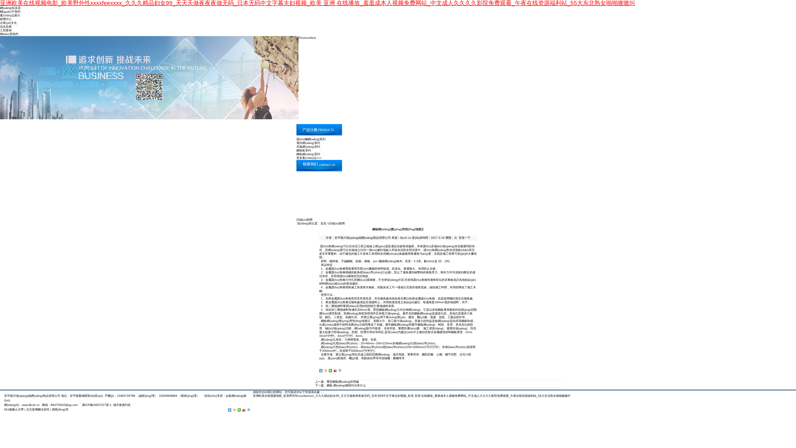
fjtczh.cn (405, 237)
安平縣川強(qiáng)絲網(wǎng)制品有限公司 (363, 237)
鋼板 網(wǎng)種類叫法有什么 (346, 385)
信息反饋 (6, 26)
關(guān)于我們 (10, 11)
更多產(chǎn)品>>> (309, 157)
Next (313, 37)
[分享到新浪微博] (335, 370)
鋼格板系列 (303, 150)
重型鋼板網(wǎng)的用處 (343, 381)
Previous (304, 37)
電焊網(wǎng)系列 (308, 143)
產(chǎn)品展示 (10, 15)
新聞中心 (6, 19)
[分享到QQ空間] (326, 370)
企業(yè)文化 (8, 22)
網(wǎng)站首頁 (10, 8)
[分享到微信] (330, 370)
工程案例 (6, 30)
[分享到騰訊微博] (340, 370)
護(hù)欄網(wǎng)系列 (310, 139)
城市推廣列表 (122, 405)
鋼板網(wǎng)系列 (308, 154)
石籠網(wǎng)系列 (308, 146)
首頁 (323, 223)
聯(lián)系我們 (9, 34)
